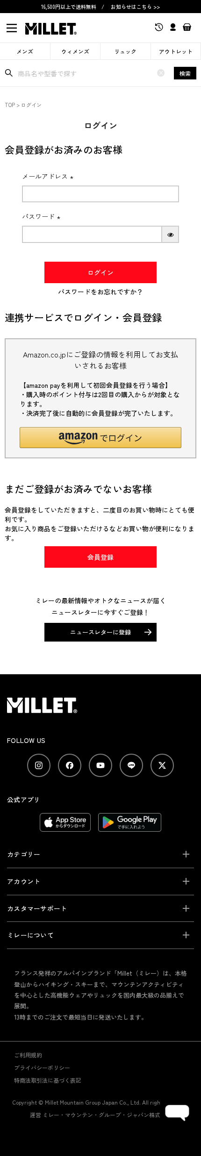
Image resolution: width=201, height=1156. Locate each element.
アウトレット (176, 51)
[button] (100, 437)
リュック (125, 51)
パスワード (42, 216)
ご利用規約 (28, 1055)
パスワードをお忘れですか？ (100, 291)
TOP (10, 104)
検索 (185, 73)
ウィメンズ (75, 51)
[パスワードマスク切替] (170, 234)
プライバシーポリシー (42, 1067)
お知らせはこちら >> (135, 6)
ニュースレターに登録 (100, 632)
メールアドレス (49, 176)
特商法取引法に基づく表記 (47, 1080)
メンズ (24, 51)
